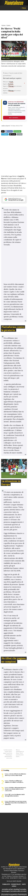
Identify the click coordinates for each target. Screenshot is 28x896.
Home (3, 25)
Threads (13, 134)
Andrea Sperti (5, 125)
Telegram (5, 134)
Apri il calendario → (14, 117)
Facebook (10, 84)
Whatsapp (11, 86)
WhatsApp (17, 131)
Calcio (8, 25)
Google (11, 82)
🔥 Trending (5, 770)
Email (20, 134)
